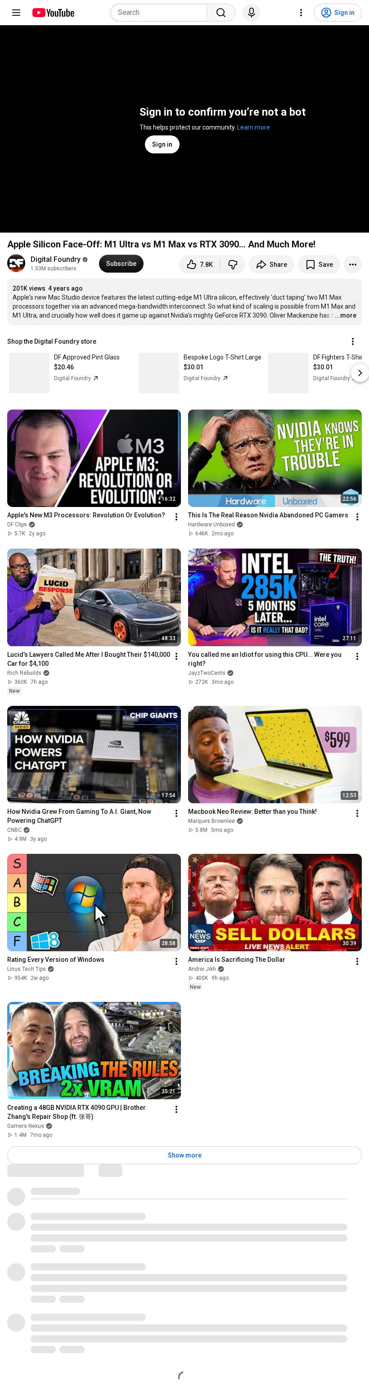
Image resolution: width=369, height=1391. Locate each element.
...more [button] (345, 315)
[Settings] (301, 12)
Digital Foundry (56, 259)
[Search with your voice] (252, 13)
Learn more (253, 127)
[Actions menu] (353, 341)
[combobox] (161, 12)
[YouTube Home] (53, 12)
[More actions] (353, 265)
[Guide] (16, 12)
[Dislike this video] (232, 265)
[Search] (221, 13)
